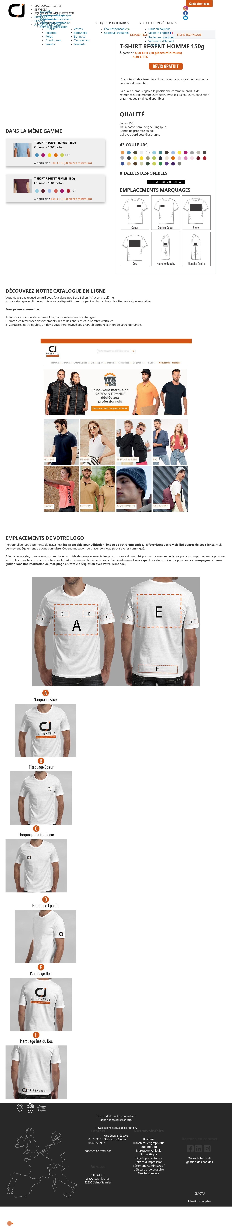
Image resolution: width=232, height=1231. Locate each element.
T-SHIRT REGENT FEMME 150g (54, 178)
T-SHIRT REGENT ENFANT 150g (55, 142)
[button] (48, 6)
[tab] (189, 34)
